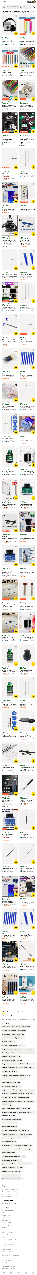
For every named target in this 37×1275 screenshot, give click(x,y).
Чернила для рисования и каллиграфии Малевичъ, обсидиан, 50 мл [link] (9, 241)
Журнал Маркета (6, 1262)
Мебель (4, 1213)
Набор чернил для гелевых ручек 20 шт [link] (8, 374)
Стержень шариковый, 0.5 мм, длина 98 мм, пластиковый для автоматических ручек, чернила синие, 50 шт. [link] (9, 605)
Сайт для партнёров (7, 1196)
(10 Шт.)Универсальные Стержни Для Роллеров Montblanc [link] (9, 537)
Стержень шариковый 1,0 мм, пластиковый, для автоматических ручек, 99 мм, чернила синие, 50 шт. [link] (27, 869)
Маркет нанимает (7, 1260)
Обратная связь (6, 1258)
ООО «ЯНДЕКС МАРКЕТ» (13, 1266)
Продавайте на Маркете (8, 1191)
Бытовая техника (6, 1215)
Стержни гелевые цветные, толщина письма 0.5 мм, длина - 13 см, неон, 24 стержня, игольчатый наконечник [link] (27, 40)
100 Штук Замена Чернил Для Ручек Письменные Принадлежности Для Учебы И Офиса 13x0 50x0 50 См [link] (9, 275)
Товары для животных (8, 1244)
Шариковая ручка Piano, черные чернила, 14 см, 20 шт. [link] (27, 472)
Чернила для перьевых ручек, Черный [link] (26, 670)
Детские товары (6, 1249)
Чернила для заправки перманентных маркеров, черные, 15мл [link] (27, 571)
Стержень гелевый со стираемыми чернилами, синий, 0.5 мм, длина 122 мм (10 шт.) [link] (27, 208)
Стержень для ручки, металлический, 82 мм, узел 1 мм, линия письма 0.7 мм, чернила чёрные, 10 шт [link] (9, 768)
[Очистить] (29, 7)
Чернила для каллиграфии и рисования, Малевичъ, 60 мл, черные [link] (9, 138)
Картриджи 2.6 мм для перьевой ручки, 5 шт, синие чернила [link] (8, 999)
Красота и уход (6, 1230)
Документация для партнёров (10, 1194)
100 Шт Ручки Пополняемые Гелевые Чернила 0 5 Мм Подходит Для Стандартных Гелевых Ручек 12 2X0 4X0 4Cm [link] (8, 174)
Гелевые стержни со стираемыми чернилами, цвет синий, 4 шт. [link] (9, 439)
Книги (3, 1237)
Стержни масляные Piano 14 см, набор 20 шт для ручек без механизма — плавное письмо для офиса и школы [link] (27, 901)
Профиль (33, 1272)
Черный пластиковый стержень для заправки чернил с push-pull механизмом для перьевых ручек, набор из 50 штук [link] (27, 800)
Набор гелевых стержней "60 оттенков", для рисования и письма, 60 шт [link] (27, 73)
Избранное (18, 1272)
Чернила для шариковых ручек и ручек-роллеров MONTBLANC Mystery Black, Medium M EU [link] (27, 768)
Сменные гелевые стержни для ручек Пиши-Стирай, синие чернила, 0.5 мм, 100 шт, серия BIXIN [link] (9, 208)
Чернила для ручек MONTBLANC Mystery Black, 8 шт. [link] (26, 735)
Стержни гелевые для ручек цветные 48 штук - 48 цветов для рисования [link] (9, 105)
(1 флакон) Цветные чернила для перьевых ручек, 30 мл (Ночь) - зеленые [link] (8, 670)
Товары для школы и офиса (9, 1239)
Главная (3, 1272)
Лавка (11, 1272)
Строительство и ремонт (9, 1246)
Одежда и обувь (6, 1222)
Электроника (5, 1220)
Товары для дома (6, 1225)
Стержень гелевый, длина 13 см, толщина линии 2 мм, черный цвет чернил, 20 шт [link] (9, 869)
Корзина (26, 1272)
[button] (34, 7)
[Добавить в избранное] (16, 16)
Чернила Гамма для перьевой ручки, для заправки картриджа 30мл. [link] (8, 472)
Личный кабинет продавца (9, 1189)
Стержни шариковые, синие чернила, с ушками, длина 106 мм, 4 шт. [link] (9, 735)
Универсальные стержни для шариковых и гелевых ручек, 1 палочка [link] (27, 967)
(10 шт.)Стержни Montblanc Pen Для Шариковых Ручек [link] (25, 241)
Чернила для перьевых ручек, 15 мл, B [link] (8, 571)
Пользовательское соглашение (10, 1255)
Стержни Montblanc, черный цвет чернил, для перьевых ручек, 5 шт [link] (27, 105)
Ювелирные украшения (8, 1251)
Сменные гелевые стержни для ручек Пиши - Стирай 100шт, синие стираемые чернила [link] (9, 902)
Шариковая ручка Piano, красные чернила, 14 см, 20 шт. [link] (27, 638)
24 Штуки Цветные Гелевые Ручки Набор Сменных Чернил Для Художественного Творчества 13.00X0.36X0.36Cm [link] (26, 340)
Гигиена (4, 1217)
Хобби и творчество (7, 1232)
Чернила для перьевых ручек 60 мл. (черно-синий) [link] (8, 40)
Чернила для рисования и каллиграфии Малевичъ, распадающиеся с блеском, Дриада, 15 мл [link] (27, 138)
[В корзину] (16, 34)
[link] (17, 1026)
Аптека (4, 1227)
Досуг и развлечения (8, 1210)
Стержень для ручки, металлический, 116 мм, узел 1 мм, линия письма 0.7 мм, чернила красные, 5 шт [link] (27, 605)
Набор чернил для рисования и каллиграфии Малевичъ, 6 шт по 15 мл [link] (9, 800)
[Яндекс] (14, 1268)
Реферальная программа (9, 1203)
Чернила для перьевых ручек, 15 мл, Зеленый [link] (26, 504)
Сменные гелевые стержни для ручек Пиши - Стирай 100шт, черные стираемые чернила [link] (27, 537)
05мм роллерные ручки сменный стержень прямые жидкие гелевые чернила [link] (27, 835)
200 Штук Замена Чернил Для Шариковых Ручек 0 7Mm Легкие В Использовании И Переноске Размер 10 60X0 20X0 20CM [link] (27, 407)
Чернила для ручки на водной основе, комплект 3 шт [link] (9, 308)
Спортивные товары (7, 1242)
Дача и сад (5, 1234)
